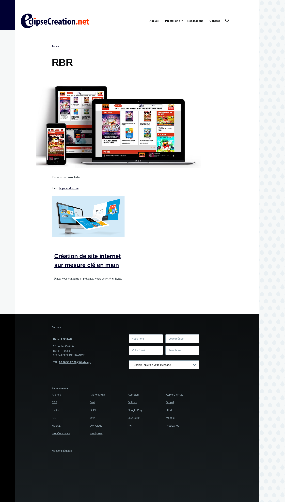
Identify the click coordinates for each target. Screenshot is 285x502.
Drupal (170, 402)
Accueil (56, 46)
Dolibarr (132, 402)
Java (92, 418)
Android (56, 394)
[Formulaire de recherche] (227, 21)
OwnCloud (96, 425)
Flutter (55, 410)
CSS (54, 402)
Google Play (135, 410)
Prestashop (172, 425)
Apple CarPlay (174, 394)
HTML (169, 410)
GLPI (93, 410)
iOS (54, 418)
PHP (130, 425)
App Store (134, 394)
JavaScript (134, 418)
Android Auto (97, 394)
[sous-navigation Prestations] (183, 21)
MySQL (56, 425)
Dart (92, 402)
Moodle (170, 418)
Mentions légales (62, 450)
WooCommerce (61, 433)
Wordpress (96, 433)
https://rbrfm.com (69, 188)
